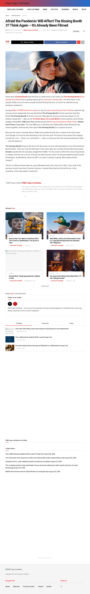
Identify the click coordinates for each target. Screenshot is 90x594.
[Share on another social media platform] (83, 42)
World (75, 9)
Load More (45, 286)
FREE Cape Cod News (15, 9)
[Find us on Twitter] (10, 304)
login (12, 293)
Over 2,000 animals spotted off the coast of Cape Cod (33, 337)
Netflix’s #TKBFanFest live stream (24, 110)
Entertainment (15, 15)
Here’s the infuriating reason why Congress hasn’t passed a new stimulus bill (41, 329)
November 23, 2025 (29, 280)
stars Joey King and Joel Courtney (60, 110)
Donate (49, 586)
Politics (54, 9)
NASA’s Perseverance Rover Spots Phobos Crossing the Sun (27, 471)
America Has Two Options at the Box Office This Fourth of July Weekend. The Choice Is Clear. (24, 241)
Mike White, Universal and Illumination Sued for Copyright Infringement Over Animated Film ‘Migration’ (65, 241)
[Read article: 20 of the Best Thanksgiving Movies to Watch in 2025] (24, 263)
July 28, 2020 (46, 30)
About (7, 586)
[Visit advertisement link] (45, 394)
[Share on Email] (78, 42)
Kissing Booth (21, 97)
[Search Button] (84, 3)
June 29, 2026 (69, 245)
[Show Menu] (79, 3)
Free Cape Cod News (17, 3)
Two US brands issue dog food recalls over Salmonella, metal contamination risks (35, 458)
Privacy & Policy (28, 586)
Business (65, 9)
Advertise (16, 586)
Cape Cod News (33, 9)
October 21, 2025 (70, 280)
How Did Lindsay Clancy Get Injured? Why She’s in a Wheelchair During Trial (41, 345)
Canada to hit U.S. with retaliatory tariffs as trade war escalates (27, 461)
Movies (24, 15)
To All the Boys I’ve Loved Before (46, 119)
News (45, 9)
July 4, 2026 (27, 245)
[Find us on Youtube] (15, 304)
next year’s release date (53, 100)
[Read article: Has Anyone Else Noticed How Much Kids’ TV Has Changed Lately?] (66, 263)
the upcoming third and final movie (63, 122)
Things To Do (62, 30)
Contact (40, 586)
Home (7, 15)
